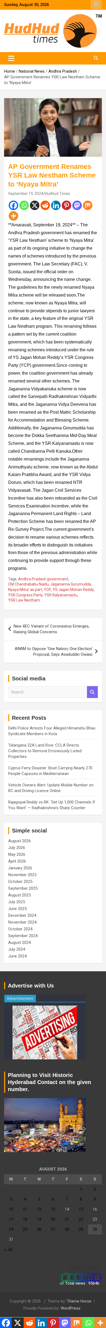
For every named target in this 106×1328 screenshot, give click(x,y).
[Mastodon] (77, 205)
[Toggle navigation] (11, 58)
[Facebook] (13, 205)
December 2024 (22, 915)
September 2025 (23, 888)
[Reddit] (45, 205)
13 (53, 1209)
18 (25, 1219)
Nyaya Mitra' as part (25, 589)
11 (25, 1209)
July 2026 (16, 847)
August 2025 (19, 895)
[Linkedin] (56, 205)
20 (53, 1219)
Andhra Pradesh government (43, 579)
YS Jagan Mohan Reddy (73, 589)
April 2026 (17, 861)
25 (25, 1229)
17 (11, 1219)
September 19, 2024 (25, 193)
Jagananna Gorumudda (70, 584)
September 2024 (23, 935)
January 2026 (20, 868)
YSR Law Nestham (24, 600)
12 (39, 1209)
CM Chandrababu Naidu (28, 584)
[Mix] (87, 205)
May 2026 (16, 854)
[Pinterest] (66, 205)
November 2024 (22, 922)
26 (39, 1229)
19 (39, 1219)
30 (95, 1229)
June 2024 (17, 956)
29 (81, 1229)
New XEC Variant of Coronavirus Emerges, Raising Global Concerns (51, 629)
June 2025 (17, 908)
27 (53, 1229)
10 (11, 1209)
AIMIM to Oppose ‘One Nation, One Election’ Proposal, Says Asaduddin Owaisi (53, 651)
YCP (47, 589)
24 (11, 1229)
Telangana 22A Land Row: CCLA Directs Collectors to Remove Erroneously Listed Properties (45, 751)
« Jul (8, 1249)
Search (92, 692)
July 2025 (16, 901)
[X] (34, 205)
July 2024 (16, 949)
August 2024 (19, 942)
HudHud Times (57, 193)
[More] (13, 216)
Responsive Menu (96, 4)
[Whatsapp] (24, 205)
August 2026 (19, 840)
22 (81, 1219)
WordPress (70, 1308)
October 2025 (20, 881)
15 (81, 1209)
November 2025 (22, 874)
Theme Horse (79, 1301)
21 (67, 1219)
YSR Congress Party (25, 595)
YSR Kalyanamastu (60, 595)
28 (67, 1229)
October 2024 (20, 929)
